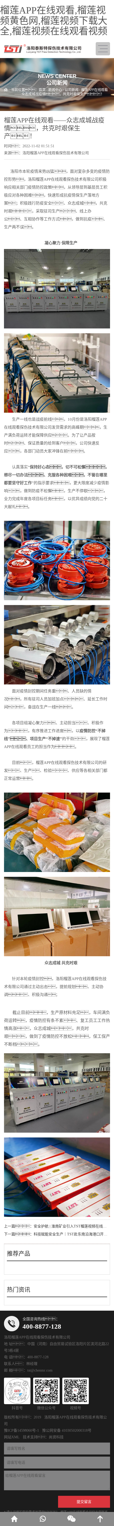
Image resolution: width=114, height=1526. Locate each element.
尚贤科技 (56, 1437)
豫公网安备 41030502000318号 (66, 1430)
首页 (42, 89)
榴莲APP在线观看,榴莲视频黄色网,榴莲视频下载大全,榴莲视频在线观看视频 (53, 21)
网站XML (12, 1437)
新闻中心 (55, 89)
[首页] (14, 1519)
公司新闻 (71, 89)
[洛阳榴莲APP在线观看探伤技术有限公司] (42, 48)
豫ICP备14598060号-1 (21, 1430)
